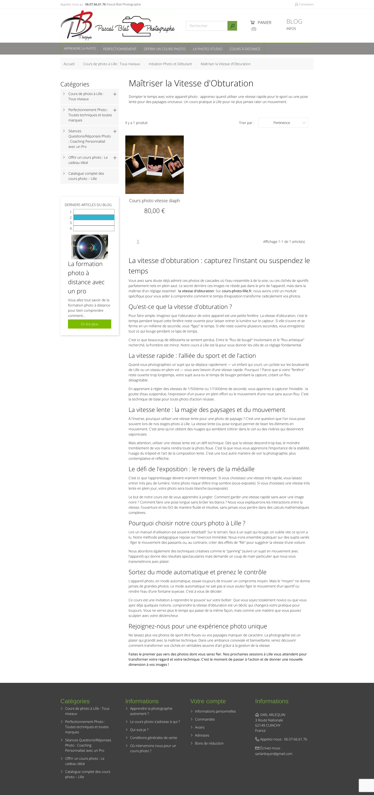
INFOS (291, 28)
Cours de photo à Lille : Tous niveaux (86, 96)
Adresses (202, 735)
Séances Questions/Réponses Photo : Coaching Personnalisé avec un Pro (89, 139)
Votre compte (208, 701)
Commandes (205, 719)
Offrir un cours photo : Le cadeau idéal (88, 160)
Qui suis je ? (139, 729)
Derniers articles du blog (88, 204)
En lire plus (89, 324)
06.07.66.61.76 (95, 4)
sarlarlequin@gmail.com (273, 753)
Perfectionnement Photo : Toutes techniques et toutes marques (90, 115)
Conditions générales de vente (153, 737)
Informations (272, 701)
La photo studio (207, 49)
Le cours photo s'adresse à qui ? (155, 721)
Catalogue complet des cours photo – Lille (86, 176)
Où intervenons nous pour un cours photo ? (153, 748)
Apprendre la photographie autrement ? (151, 711)
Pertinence (289, 122)
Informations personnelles (215, 711)
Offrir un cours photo (164, 49)
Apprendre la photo (80, 49)
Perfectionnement (120, 49)
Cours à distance (245, 49)
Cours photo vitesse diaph (154, 200)
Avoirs (200, 727)
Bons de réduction (209, 743)
